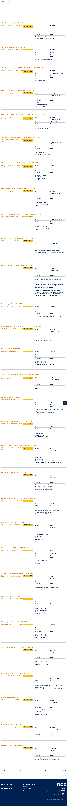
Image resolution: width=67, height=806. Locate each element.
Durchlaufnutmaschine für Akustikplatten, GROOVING (18, 498)
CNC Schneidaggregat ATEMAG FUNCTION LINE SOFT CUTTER (22, 114)
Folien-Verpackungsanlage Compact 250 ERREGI (17, 697)
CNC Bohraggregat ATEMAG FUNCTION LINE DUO (18, 188)
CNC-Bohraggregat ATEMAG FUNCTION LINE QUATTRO (19, 163)
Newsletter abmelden (7, 790)
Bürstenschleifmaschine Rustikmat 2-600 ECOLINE (17, 238)
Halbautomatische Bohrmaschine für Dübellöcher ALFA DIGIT (20, 445)
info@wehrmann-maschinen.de (31, 786)
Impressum (63, 788)
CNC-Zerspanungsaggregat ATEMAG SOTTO (15, 47)
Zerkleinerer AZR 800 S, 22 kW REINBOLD (15, 673)
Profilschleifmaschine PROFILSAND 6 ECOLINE (16, 265)
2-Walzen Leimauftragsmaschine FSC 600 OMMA (17, 574)
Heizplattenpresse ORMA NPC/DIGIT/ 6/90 (15, 548)
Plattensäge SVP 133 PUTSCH (11, 349)
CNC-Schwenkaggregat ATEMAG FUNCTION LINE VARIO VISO (22, 137)
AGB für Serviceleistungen (60, 794)
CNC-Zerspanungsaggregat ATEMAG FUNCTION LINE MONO (21, 214)
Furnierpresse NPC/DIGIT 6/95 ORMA (13, 522)
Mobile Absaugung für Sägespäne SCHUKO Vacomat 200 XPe (21, 326)
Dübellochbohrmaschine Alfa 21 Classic (13, 472)
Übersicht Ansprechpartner (30, 790)
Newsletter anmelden (7, 788)
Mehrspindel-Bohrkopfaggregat (11, 724)
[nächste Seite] (46, 771)
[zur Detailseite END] (17, 27)
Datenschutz (63, 790)
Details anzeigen (28, 26)
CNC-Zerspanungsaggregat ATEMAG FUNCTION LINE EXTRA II (22, 68)
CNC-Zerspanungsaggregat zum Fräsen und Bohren (17, 23)
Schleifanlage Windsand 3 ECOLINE (13, 304)
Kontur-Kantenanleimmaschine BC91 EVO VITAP (17, 421)
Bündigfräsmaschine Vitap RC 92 (11, 397)
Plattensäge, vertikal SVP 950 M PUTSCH (14, 622)
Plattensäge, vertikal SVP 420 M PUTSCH (14, 596)
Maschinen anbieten (7, 786)
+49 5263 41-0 (27, 788)
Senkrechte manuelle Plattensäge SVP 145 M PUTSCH (19, 647)
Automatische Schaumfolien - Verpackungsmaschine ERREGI (21, 374)
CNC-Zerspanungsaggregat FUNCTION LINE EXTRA (18, 90)
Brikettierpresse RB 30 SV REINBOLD (13, 745)
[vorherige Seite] (3, 771)
